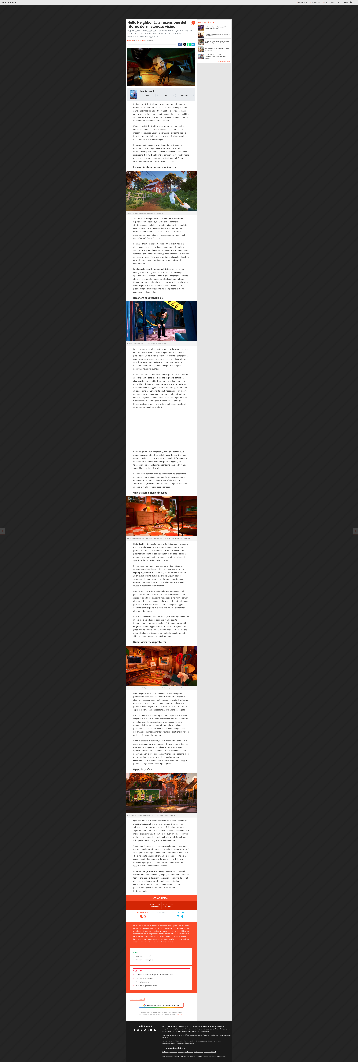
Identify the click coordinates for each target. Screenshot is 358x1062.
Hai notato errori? (137, 999)
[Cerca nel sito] (351, 2)
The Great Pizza (198, 1052)
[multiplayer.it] (144, 1026)
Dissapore (180, 1052)
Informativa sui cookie (168, 1041)
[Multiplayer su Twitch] (148, 1030)
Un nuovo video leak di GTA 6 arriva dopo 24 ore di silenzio (217, 49)
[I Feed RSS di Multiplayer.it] (155, 1030)
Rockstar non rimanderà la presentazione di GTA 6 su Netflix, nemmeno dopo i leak (217, 42)
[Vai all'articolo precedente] (355, 531)
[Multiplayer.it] (9, 2)
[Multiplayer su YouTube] (151, 1030)
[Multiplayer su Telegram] (144, 1030)
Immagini (184, 95)
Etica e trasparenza (201, 1041)
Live (338, 2)
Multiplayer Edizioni (210, 1052)
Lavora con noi (217, 1041)
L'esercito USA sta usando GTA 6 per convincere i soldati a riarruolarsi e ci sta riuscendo (216, 56)
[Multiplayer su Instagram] (141, 1030)
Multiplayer (165, 1052)
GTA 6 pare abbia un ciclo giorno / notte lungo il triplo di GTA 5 (217, 35)
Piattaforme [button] (302, 2)
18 (183, 913)
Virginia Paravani (140, 40)
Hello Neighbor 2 (147, 91)
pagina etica (180, 1014)
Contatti (210, 1041)
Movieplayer (173, 1052)
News (148, 95)
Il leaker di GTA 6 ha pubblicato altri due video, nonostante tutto (216, 27)
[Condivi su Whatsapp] (189, 44)
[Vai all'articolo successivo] (2, 531)
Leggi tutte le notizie (224, 61)
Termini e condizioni (189, 1041)
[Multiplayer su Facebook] (134, 1030)
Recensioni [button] (316, 2)
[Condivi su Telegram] (193, 44)
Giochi (345, 2)
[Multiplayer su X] (138, 1030)
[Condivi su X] (184, 44)
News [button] (326, 2)
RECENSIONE (130, 40)
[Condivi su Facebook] (180, 44)
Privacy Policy (179, 1041)
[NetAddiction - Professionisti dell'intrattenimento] (177, 1048)
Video (333, 2)
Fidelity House (189, 1052)
